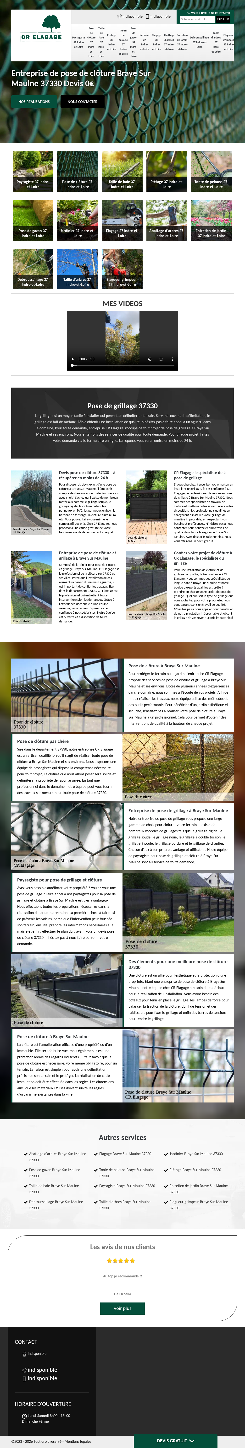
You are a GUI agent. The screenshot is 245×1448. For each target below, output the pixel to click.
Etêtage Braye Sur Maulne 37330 (195, 1170)
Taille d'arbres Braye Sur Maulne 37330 (124, 1205)
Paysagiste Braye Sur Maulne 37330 (127, 1186)
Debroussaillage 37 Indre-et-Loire (199, 42)
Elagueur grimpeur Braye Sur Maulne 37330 (199, 1205)
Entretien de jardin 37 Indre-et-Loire (182, 42)
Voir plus (122, 1308)
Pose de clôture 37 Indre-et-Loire (91, 42)
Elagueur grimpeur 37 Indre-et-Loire (228, 42)
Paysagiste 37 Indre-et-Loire (78, 42)
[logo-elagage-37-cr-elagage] (41, 26)
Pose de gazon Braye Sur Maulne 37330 (54, 1173)
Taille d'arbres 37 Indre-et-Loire (216, 42)
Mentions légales (78, 1442)
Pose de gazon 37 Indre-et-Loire (133, 42)
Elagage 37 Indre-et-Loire (156, 42)
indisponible (132, 17)
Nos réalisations (34, 102)
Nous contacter (82, 102)
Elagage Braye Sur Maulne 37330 (125, 1154)
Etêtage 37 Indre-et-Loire (111, 42)
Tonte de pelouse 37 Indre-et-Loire (123, 42)
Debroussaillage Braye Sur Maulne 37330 (56, 1205)
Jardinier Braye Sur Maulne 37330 (196, 1154)
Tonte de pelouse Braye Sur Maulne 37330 (127, 1173)
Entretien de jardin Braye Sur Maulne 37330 (199, 1189)
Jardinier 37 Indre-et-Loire (144, 42)
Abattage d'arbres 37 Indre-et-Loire (169, 42)
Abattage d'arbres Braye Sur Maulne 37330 (57, 1157)
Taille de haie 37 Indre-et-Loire (101, 42)
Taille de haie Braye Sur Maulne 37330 (54, 1189)
